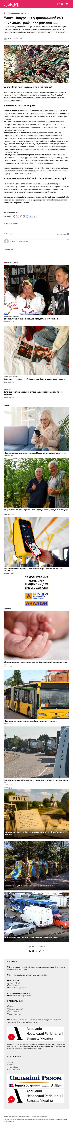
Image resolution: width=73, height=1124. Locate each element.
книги (10, 223)
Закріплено (58, 4)
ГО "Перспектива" (14, 1069)
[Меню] (62, 4)
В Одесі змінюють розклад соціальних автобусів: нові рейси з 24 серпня (29, 721)
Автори (42, 946)
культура (15, 223)
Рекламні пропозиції (16, 1009)
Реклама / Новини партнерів (17, 13)
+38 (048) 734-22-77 (15, 985)
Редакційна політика (24, 1116)
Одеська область (12, 316)
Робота (11, 1065)
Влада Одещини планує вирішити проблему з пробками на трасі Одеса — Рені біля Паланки (36, 780)
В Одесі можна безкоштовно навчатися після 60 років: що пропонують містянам (32, 453)
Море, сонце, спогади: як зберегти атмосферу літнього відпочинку (33, 379)
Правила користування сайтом (40, 1116)
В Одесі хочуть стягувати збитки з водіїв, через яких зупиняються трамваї (31, 938)
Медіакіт (12, 1006)
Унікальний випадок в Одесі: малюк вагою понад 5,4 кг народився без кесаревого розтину (36, 662)
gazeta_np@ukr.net (15, 1014)
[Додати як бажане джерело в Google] (33, 216)
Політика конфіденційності (10, 1116)
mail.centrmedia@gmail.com (18, 988)
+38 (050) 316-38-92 (15, 1012)
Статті (17, 316)
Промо (10, 38)
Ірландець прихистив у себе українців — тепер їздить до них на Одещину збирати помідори (36, 510)
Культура (6, 316)
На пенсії (12, 1062)
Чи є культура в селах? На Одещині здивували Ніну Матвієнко (31, 319)
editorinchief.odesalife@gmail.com (20, 996)
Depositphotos (13, 1067)
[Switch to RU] (67, 3)
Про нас (31, 946)
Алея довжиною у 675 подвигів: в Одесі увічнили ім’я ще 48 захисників (30, 886)
